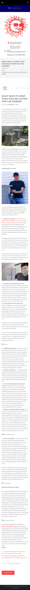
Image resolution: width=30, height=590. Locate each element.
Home (3, 70)
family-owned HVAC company (9, 526)
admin (4, 104)
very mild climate (13, 149)
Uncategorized (10, 104)
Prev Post (8, 572)
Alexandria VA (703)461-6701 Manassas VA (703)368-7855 (16, 53)
